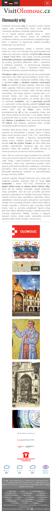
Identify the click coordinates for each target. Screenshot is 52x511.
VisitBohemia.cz (29, 481)
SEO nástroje (19, 509)
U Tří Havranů (22, 505)
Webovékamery (45, 472)
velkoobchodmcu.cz (26, 507)
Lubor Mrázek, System (41, 509)
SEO (4, 509)
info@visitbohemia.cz (41, 483)
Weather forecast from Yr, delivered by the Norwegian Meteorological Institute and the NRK (26, 486)
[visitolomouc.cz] (27, 10)
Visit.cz (12, 491)
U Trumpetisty (42, 505)
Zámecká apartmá (9, 505)
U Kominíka (32, 505)
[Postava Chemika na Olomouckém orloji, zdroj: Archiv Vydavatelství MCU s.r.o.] (26, 339)
